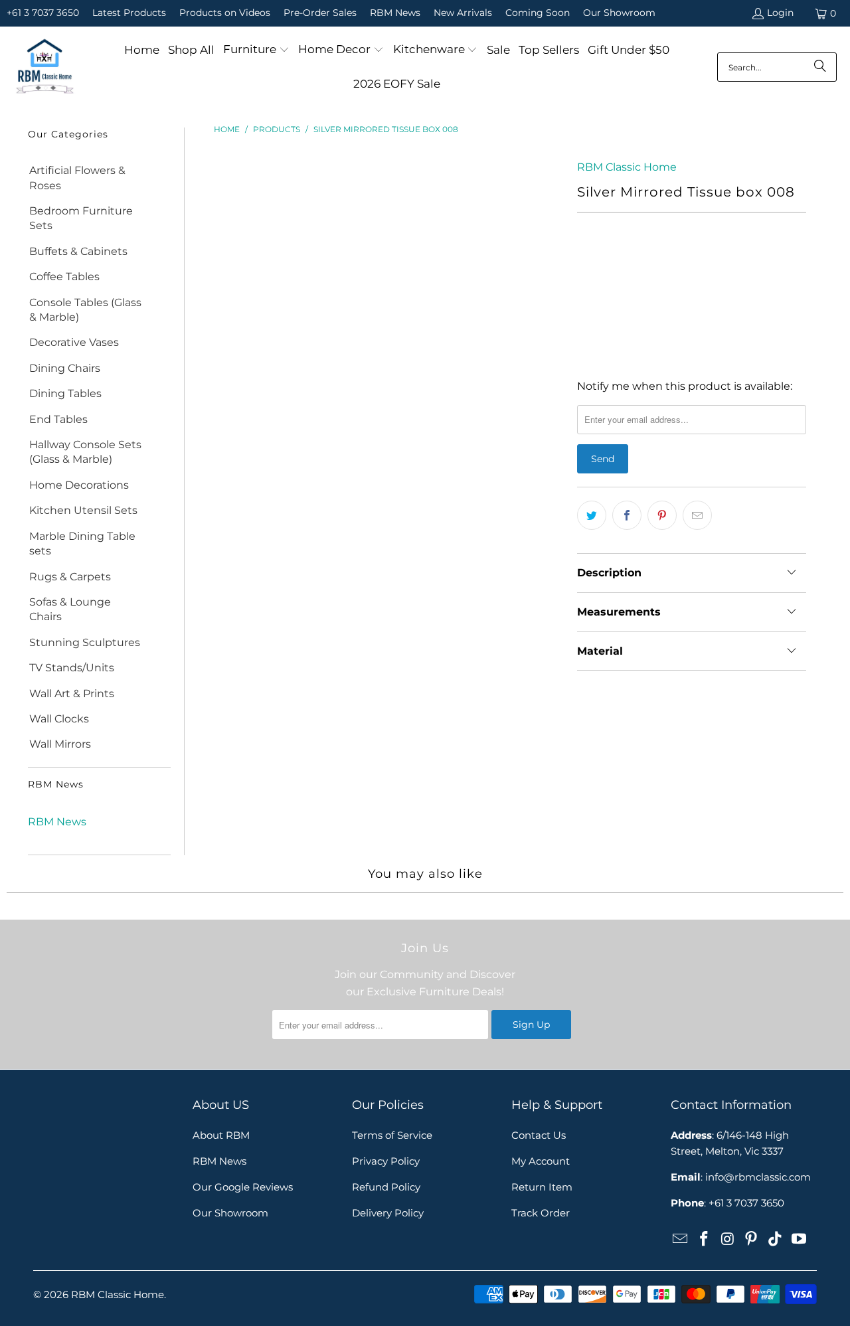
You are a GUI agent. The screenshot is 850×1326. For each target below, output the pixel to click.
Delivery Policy (388, 1212)
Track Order (540, 1212)
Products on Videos (224, 13)
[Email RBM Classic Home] (681, 1239)
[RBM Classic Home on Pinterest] (752, 1239)
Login (780, 13)
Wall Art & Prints (71, 693)
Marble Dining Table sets (82, 543)
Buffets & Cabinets (78, 251)
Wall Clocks (59, 718)
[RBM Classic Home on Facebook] (705, 1239)
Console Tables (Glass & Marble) (85, 309)
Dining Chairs (64, 368)
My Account (540, 1161)
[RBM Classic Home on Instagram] (728, 1239)
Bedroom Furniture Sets (81, 218)
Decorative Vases (74, 342)
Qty (585, 263)
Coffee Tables (64, 276)
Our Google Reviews (243, 1187)
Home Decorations (79, 485)
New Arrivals (463, 13)
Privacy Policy (386, 1161)
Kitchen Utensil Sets (83, 510)
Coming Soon (537, 13)
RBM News (395, 13)
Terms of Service (392, 1135)
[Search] (820, 67)
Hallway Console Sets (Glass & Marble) (85, 451)
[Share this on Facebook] (626, 515)
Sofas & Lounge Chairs (70, 609)
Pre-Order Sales (320, 13)
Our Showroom (619, 13)
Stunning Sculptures (84, 642)
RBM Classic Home (627, 167)
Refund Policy (386, 1187)
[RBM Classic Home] (44, 67)
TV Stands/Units (71, 667)
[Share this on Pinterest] (662, 515)
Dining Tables (65, 393)
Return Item (541, 1187)
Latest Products (129, 13)
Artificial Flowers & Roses (77, 177)
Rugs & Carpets (70, 576)
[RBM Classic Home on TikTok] (776, 1239)
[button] (256, 50)
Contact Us (538, 1135)
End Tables (58, 419)
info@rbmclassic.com (758, 1177)
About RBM (221, 1135)
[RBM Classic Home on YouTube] (799, 1239)
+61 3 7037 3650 (43, 13)
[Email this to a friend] (697, 515)
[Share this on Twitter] (591, 515)
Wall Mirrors (60, 744)
